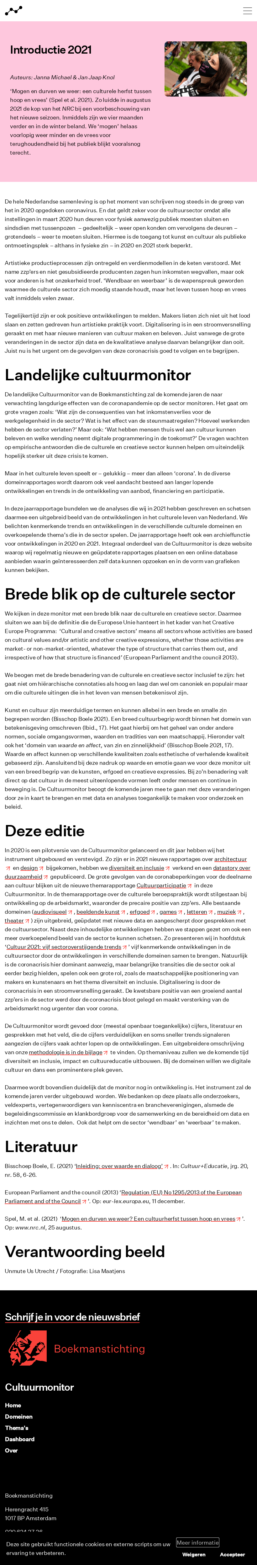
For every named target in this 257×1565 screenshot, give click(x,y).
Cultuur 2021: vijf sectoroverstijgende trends (64, 946)
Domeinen (18, 1416)
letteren (197, 911)
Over (11, 1450)
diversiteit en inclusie (136, 867)
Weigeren (194, 1554)
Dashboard (19, 1438)
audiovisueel (50, 911)
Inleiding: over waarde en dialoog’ (119, 1165)
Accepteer (232, 1554)
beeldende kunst (98, 911)
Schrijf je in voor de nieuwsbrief (72, 1316)
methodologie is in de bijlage (65, 1052)
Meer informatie (198, 1542)
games (168, 911)
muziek (226, 911)
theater (14, 920)
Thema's (17, 1427)
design (29, 867)
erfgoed (140, 911)
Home (13, 1405)
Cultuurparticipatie (161, 885)
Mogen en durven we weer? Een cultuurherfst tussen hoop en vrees (148, 1218)
